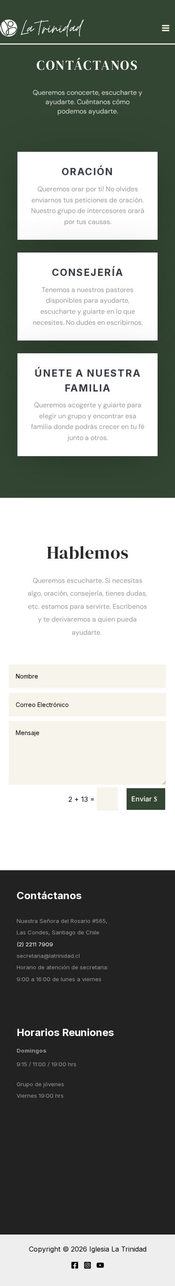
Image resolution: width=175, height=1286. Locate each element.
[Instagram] (87, 1265)
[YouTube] (100, 1265)
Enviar (141, 799)
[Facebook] (75, 1265)
